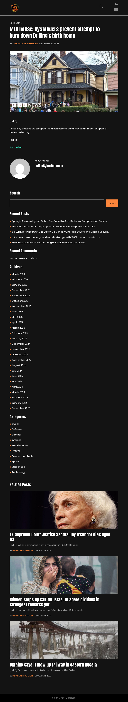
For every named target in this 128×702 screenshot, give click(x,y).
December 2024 (21, 343)
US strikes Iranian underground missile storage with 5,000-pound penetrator (56, 237)
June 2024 (18, 376)
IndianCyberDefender (25, 43)
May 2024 (17, 381)
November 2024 (21, 349)
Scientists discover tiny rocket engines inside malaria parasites (48, 242)
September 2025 (21, 306)
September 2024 (21, 360)
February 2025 (20, 333)
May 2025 (17, 317)
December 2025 (21, 290)
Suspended (18, 466)
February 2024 (20, 397)
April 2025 (17, 322)
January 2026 (19, 284)
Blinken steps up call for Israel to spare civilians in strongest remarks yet (54, 602)
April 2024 (17, 386)
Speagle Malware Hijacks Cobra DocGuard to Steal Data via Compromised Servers (60, 221)
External (16, 23)
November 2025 (21, 295)
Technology (18, 472)
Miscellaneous (20, 445)
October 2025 (20, 300)
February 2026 (20, 279)
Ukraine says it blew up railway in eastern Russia (53, 664)
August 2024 (19, 365)
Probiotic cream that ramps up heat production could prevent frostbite (53, 226)
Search (15, 193)
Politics (16, 450)
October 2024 (20, 354)
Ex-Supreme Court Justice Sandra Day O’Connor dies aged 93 (60, 537)
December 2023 (21, 408)
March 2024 (18, 392)
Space (15, 461)
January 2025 (19, 338)
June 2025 (18, 311)
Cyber (15, 424)
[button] (116, 10)
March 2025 (18, 327)
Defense (17, 429)
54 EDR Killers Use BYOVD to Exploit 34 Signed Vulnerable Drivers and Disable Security (60, 231)
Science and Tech (22, 456)
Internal (16, 440)
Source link (16, 147)
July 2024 (17, 370)
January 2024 (19, 403)
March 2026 (18, 274)
